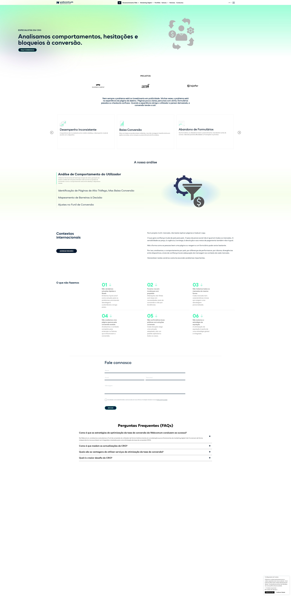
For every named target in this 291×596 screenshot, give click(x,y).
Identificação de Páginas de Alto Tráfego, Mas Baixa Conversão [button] (96, 190)
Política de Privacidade (162, 399)
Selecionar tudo (269, 592)
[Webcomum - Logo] (64, 2)
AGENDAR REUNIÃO (67, 251)
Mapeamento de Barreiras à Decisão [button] (80, 197)
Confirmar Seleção (280, 592)
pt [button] (229, 2)
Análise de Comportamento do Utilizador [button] (89, 174)
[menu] (233, 3)
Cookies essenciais (271, 588)
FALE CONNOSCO (27, 50)
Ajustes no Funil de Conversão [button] (76, 204)
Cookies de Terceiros (271, 589)
